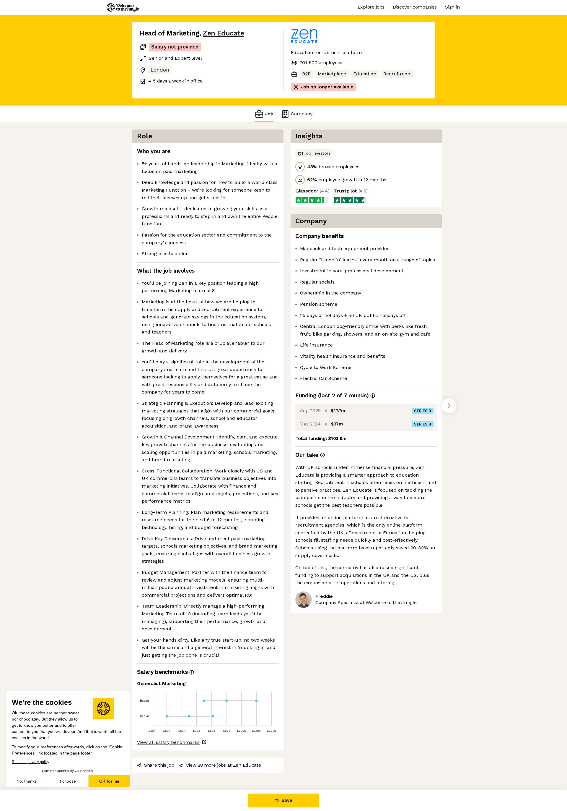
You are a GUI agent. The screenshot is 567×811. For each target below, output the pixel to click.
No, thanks (27, 781)
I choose (68, 781)
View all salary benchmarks (168, 742)
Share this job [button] (159, 765)
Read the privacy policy (30, 762)
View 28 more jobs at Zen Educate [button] (223, 765)
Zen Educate (223, 33)
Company (301, 113)
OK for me (109, 781)
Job (269, 113)
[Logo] (123, 7)
